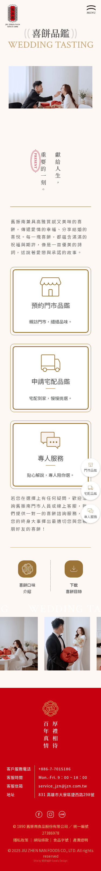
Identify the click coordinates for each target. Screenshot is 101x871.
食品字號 (60, 840)
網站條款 (41, 840)
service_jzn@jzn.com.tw (63, 786)
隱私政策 (20, 840)
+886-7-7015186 (55, 768)
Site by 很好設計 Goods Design (50, 860)
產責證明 (80, 840)
